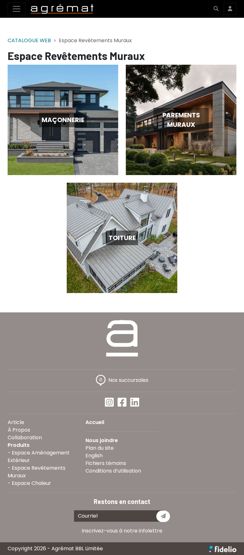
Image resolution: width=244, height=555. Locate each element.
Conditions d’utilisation (113, 470)
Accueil (94, 422)
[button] (216, 8)
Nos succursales (128, 380)
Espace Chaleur (31, 483)
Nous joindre (101, 440)
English (94, 455)
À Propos (19, 430)
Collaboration (25, 437)
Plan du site (99, 448)
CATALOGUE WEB (29, 40)
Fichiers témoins (105, 463)
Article (16, 422)
